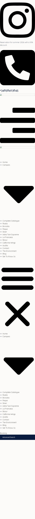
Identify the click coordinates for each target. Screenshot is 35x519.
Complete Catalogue (11, 221)
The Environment (9, 251)
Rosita (5, 223)
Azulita (5, 245)
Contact (6, 248)
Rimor (5, 240)
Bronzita (6, 226)
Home (5, 162)
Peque (5, 229)
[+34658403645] (17, 87)
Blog (4, 254)
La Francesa (8, 237)
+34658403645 (9, 90)
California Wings (9, 243)
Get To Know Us (9, 256)
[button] (17, 296)
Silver (5, 232)
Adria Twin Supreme (11, 234)
